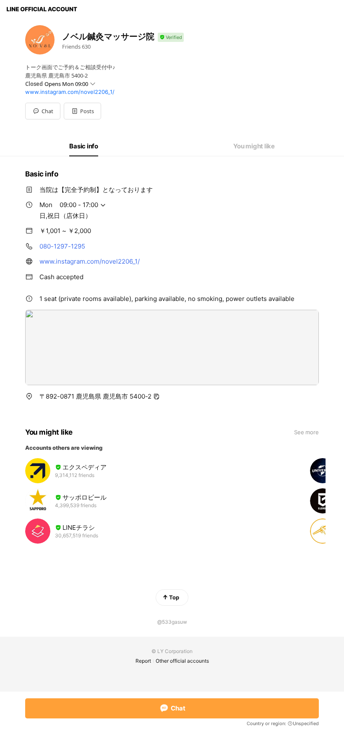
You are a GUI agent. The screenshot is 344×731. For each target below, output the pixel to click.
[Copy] (156, 396)
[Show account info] (171, 37)
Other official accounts (182, 661)
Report (143, 661)
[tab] (83, 146)
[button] (82, 111)
